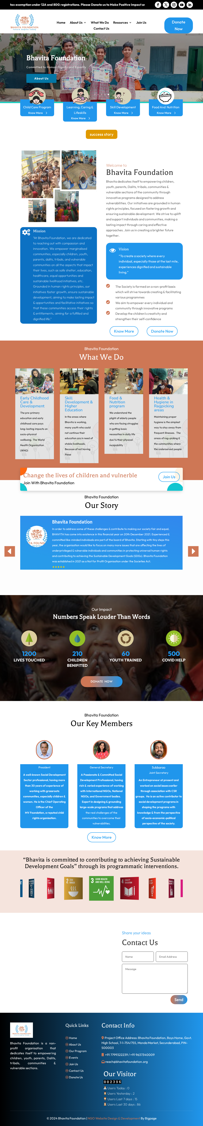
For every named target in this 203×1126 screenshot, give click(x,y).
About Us (76, 22)
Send (178, 999)
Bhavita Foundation (56, 58)
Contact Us (101, 28)
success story (101, 134)
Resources (120, 22)
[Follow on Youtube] (182, 5)
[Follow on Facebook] (158, 5)
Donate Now (178, 25)
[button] (25, 418)
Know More (35, 113)
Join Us (141, 22)
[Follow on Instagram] (174, 5)
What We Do (100, 22)
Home (61, 22)
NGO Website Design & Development (114, 1118)
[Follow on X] (166, 5)
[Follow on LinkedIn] (190, 5)
